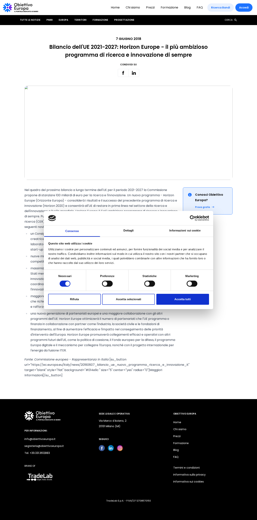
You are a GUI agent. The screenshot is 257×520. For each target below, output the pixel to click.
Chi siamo (133, 7)
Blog (187, 7)
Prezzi (150, 7)
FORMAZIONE (100, 19)
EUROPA (63, 19)
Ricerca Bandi (220, 7)
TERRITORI (80, 19)
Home (115, 7)
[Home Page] (20, 7)
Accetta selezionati (128, 299)
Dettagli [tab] (128, 230)
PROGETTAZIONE (124, 19)
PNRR (49, 19)
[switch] (107, 284)
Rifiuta (74, 299)
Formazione (169, 7)
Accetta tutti (182, 299)
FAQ (200, 7)
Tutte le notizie (30, 19)
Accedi (244, 7)
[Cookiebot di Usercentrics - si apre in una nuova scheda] (192, 218)
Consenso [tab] (72, 231)
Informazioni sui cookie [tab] (184, 230)
